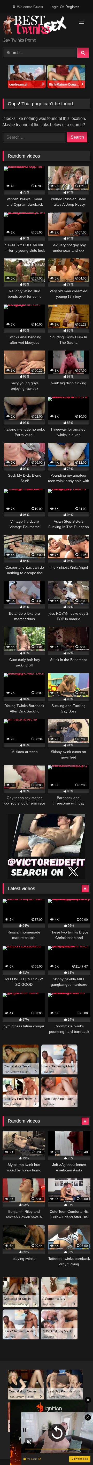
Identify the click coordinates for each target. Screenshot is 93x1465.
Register (72, 7)
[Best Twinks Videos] (38, 26)
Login (54, 7)
